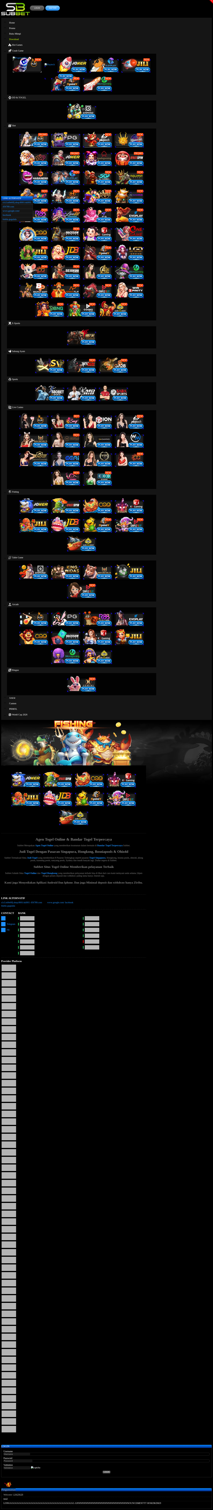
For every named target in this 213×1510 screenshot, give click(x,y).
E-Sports (16, 323)
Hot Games (17, 45)
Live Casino (17, 407)
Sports (15, 379)
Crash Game (17, 50)
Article (12, 698)
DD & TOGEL (19, 97)
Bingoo (15, 670)
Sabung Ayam (18, 351)
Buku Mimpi (15, 33)
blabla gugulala (10, 219)
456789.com (8, 206)
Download (14, 39)
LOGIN (37, 8)
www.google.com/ (11, 211)
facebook (7, 215)
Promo (12, 28)
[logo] (15, 16)
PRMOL (13, 709)
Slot (14, 125)
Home (12, 22)
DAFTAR (52, 8)
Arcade (15, 604)
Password (7, 1458)
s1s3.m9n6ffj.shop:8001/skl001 (17, 202)
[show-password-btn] (31, 1461)
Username (8, 1451)
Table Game (17, 557)
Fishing (15, 492)
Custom (12, 703)
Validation (8, 1465)
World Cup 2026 (19, 714)
